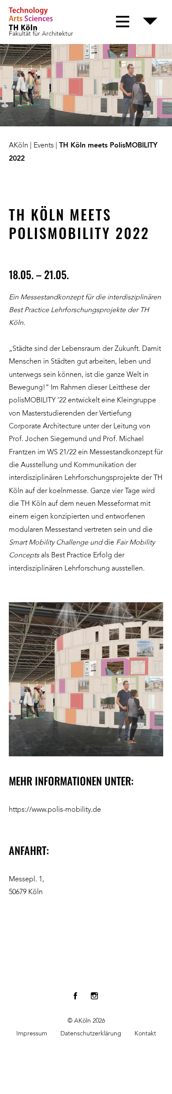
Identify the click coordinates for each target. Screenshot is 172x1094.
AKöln (18, 145)
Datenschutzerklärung (90, 1034)
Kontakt (145, 1034)
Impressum (31, 1034)
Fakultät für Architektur (41, 34)
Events (44, 145)
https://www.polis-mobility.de (55, 810)
